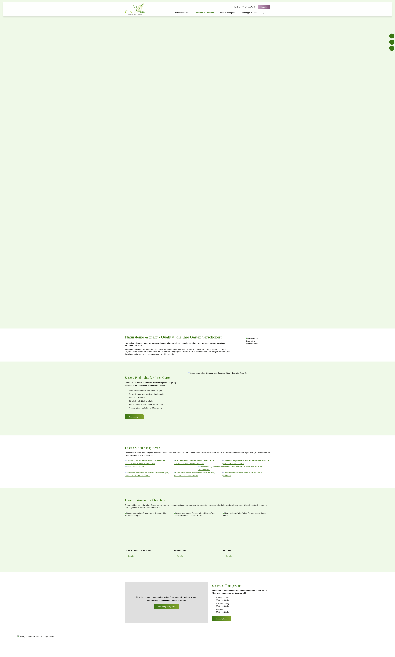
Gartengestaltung (183, 13)
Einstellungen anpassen (166, 606)
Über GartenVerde (248, 7)
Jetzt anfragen (134, 417)
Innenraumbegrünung (229, 13)
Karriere (237, 7)
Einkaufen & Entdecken (206, 13)
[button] (149, 462)
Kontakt (264, 7)
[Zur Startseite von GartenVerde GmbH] (135, 9)
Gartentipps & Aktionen (250, 13)
